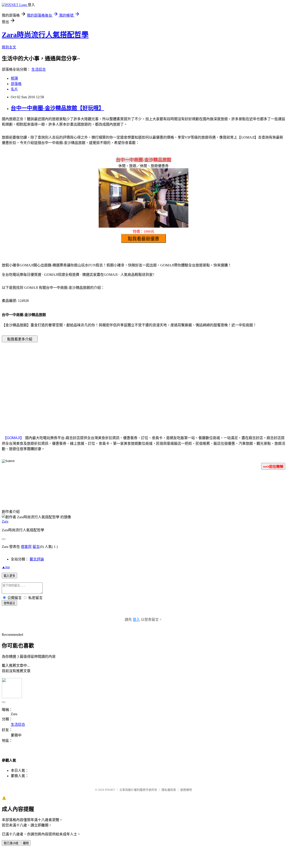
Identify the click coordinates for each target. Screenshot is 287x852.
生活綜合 (38, 69)
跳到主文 (9, 47)
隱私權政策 (168, 789)
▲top (6, 567)
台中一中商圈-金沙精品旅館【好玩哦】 (57, 108)
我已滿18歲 (11, 843)
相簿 (14, 78)
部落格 (16, 84)
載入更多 (9, 575)
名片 (14, 89)
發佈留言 (9, 603)
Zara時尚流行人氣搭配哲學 (45, 35)
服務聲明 (186, 789)
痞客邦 (26, 547)
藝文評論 (37, 559)
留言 (36, 547)
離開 (26, 843)
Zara (5, 521)
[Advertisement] (105, 382)
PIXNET (110, 789)
